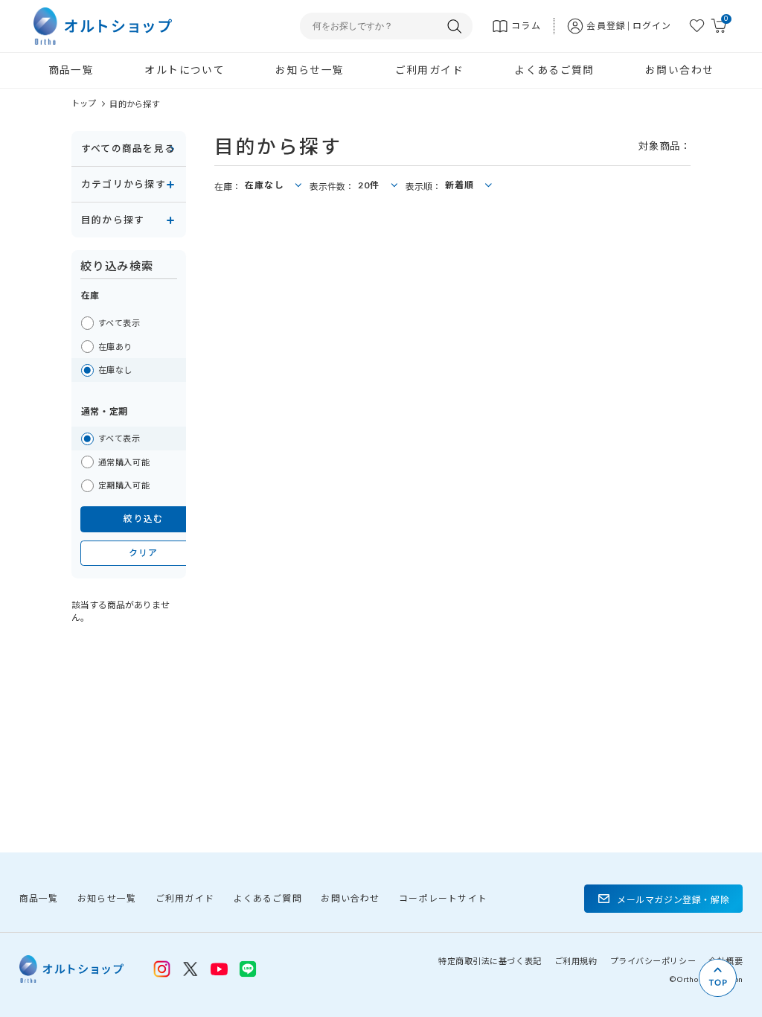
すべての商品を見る (128, 148)
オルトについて (184, 70)
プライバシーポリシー (653, 961)
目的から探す (134, 104)
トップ (84, 103)
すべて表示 (119, 323)
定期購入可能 (124, 485)
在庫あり (115, 346)
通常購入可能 (124, 462)
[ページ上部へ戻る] (718, 978)
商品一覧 (71, 70)
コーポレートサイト (443, 898)
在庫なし (115, 369)
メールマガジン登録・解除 (673, 899)
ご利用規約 (576, 961)
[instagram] (162, 969)
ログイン (652, 25)
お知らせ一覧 (309, 70)
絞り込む (143, 518)
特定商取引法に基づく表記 (490, 961)
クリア (144, 552)
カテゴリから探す (123, 184)
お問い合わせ (679, 70)
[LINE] (219, 968)
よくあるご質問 (554, 70)
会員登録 (606, 25)
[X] (190, 969)
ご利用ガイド (429, 70)
